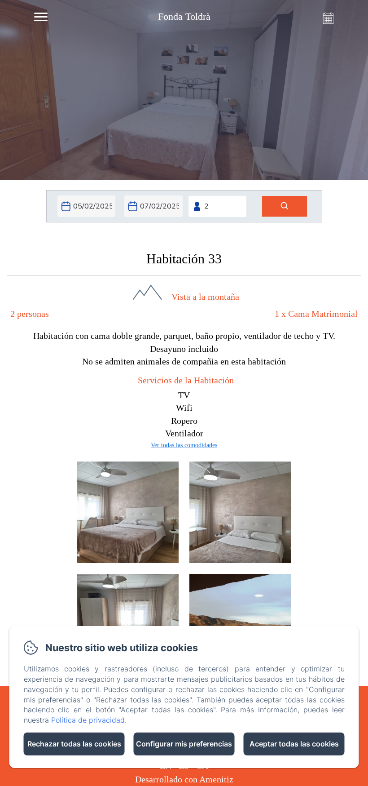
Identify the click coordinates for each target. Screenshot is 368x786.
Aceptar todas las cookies (294, 743)
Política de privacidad (88, 719)
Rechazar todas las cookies (74, 743)
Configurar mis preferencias (184, 743)
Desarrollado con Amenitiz (184, 779)
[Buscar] (284, 206)
